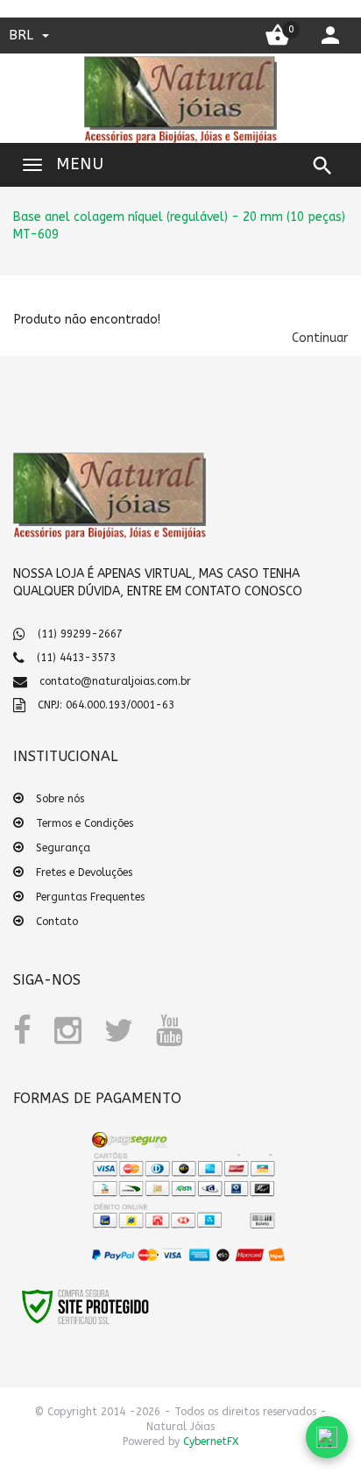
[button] (320, 338)
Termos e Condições (84, 823)
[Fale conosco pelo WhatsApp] (327, 1437)
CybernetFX (210, 1441)
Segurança (63, 848)
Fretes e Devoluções (84, 872)
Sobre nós (60, 799)
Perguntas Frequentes (90, 897)
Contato (57, 921)
